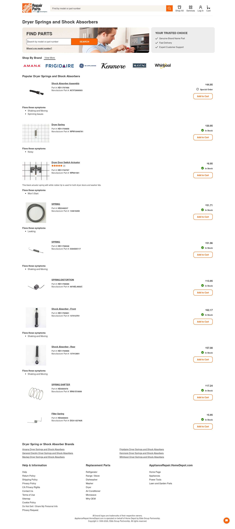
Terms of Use (28, 494)
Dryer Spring (58, 124)
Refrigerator (91, 471)
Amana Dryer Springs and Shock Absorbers (43, 449)
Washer (89, 483)
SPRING (56, 204)
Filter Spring (58, 413)
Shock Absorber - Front (64, 308)
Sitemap (26, 498)
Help (24, 471)
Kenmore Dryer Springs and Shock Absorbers (142, 453)
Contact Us (27, 491)
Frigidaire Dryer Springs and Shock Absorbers (142, 449)
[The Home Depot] (34, 8)
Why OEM (91, 498)
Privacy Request (30, 510)
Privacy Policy (29, 483)
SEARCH (84, 41)
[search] (169, 8)
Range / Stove (93, 475)
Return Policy (28, 475)
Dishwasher (91, 479)
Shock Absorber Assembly (65, 83)
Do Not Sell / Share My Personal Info (40, 506)
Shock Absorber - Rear (63, 346)
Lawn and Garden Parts (160, 483)
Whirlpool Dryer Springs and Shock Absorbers (142, 456)
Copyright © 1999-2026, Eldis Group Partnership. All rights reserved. (117, 521)
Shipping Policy (30, 479)
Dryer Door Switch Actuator (66, 162)
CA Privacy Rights (31, 487)
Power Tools (155, 479)
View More (49, 57)
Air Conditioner (93, 491)
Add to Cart (203, 96)
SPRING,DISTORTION (63, 279)
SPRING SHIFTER (61, 384)
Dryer (88, 487)
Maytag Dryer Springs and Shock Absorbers (43, 456)
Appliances (154, 475)
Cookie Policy (29, 502)
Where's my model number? (39, 48)
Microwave (91, 494)
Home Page (155, 471)
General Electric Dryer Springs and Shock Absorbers (47, 453)
